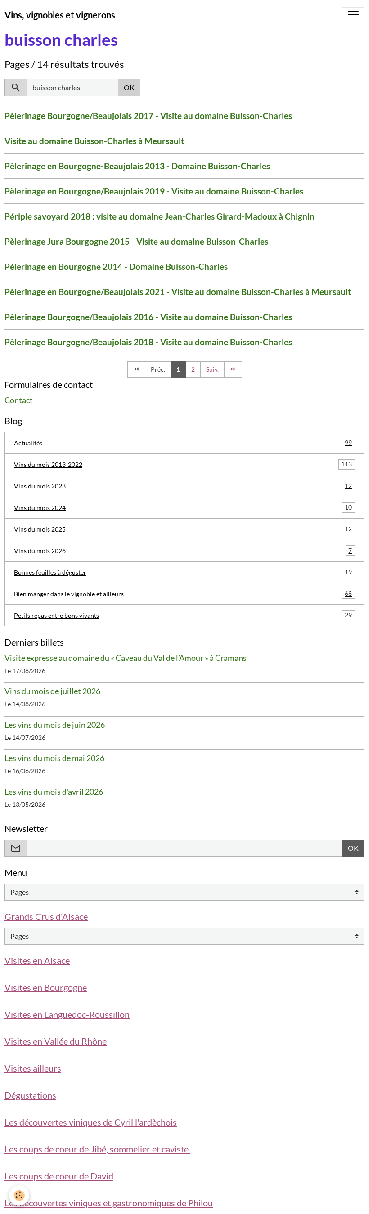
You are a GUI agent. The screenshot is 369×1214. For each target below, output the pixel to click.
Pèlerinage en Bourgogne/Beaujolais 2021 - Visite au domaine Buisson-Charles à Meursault (177, 291)
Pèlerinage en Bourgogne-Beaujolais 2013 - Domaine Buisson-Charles (137, 166)
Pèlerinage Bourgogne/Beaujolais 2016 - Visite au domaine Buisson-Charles (148, 317)
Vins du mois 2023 (183, 486)
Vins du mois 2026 (183, 550)
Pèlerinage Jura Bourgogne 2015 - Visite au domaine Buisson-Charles (136, 241)
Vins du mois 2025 (183, 529)
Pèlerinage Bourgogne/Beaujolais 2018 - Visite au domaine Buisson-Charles (148, 342)
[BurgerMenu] (353, 14)
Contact (18, 400)
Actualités (183, 443)
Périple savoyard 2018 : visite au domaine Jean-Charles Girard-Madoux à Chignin (159, 216)
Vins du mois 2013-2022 (183, 464)
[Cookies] (19, 1195)
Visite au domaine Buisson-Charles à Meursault (94, 141)
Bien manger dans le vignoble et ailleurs (183, 593)
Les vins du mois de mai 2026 (54, 758)
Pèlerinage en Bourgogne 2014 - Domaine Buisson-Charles (116, 266)
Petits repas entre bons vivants (183, 615)
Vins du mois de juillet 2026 (52, 691)
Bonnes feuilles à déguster (183, 572)
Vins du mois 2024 (183, 507)
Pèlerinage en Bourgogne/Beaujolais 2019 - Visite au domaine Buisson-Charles (153, 191)
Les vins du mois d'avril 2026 (53, 791)
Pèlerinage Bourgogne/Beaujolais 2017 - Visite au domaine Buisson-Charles (148, 115)
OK (129, 87)
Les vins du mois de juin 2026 (54, 725)
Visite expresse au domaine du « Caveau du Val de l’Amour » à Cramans (125, 658)
